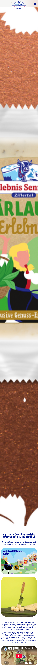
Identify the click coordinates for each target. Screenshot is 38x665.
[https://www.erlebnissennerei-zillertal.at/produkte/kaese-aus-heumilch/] (19, 561)
